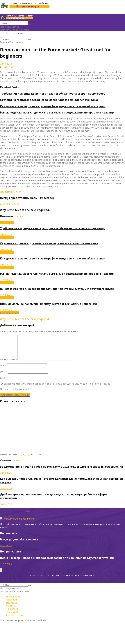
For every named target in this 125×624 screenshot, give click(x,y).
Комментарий (8, 359)
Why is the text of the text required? (25, 319)
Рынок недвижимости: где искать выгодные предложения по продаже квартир (57, 112)
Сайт (2, 377)
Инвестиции (16, 41)
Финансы (11, 605)
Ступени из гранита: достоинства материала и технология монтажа (49, 100)
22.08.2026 (6, 472)
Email (3, 371)
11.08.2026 (6, 294)
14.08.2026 (6, 279)
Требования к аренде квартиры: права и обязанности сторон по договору (52, 93)
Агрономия (12, 599)
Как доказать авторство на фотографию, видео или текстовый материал (52, 106)
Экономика (12, 611)
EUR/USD (25, 454)
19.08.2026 (6, 264)
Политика (11, 602)
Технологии (12, 608)
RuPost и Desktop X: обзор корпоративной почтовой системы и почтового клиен (57, 289)
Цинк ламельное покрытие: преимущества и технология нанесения (48, 304)
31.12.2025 (6, 563)
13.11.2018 (6, 545)
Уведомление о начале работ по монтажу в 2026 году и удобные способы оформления (61, 466)
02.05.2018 (6, 63)
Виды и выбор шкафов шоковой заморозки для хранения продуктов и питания (57, 558)
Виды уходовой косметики (19, 539)
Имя (3, 365)
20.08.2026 (6, 234)
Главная (4, 41)
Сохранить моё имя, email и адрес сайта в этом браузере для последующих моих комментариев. (57, 383)
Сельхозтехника (15, 33)
